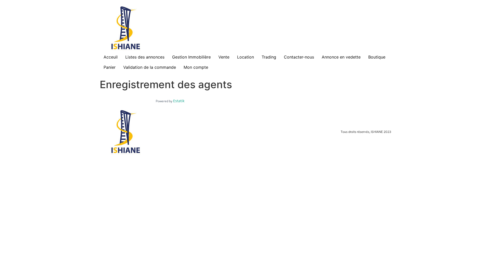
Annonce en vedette (341, 57)
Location (245, 57)
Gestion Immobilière (191, 57)
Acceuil (111, 57)
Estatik (178, 100)
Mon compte (196, 67)
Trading (269, 57)
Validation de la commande (149, 67)
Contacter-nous (299, 57)
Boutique (376, 57)
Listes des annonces (144, 57)
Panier (110, 67)
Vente (223, 57)
